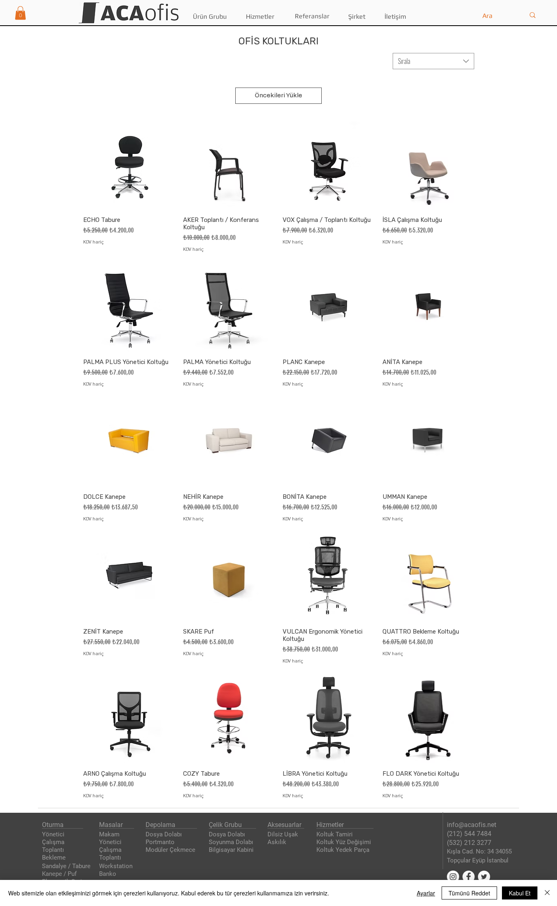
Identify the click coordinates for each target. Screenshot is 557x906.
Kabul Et (519, 893)
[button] (20, 13)
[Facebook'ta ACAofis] (468, 877)
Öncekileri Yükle (278, 95)
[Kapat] (547, 892)
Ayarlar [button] (426, 893)
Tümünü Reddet (469, 893)
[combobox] (433, 61)
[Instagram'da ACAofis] (453, 877)
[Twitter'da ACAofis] (484, 877)
